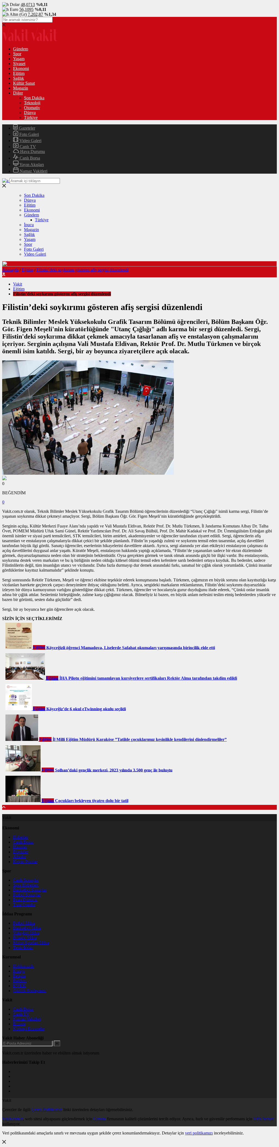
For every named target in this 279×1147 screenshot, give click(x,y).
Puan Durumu (25, 899)
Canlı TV (27, 146)
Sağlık (18, 78)
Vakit (17, 284)
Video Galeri (29, 140)
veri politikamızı (199, 1133)
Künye (19, 971)
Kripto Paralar (25, 861)
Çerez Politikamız (47, 1109)
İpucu (29, 224)
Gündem (20, 49)
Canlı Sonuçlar (26, 880)
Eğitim (19, 73)
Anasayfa (10, 270)
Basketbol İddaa (27, 928)
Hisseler (20, 847)
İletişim (19, 976)
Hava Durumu (32, 151)
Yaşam (19, 58)
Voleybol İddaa (26, 933)
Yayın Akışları (31, 164)
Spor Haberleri (25, 885)
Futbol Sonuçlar (27, 895)
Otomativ (32, 107)
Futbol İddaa (24, 923)
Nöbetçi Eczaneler (29, 1028)
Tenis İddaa (23, 947)
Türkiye (31, 117)
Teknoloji (32, 102)
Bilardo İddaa (25, 938)
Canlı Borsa (29, 158)
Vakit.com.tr (12, 1119)
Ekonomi (21, 68)
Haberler (20, 837)
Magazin (20, 88)
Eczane (19, 1024)
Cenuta (99, 1119)
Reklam (19, 981)
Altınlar (19, 856)
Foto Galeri (28, 134)
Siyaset (19, 63)
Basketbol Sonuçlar (30, 890)
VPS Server (263, 1119)
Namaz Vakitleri (33, 171)
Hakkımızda (23, 966)
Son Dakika (34, 98)
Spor (17, 53)
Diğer (18, 93)
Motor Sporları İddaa (31, 942)
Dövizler (20, 851)
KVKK (19, 985)
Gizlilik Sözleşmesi (29, 990)
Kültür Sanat (24, 83)
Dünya (30, 112)
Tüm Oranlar (24, 904)
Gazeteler (26, 128)
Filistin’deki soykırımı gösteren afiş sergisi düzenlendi (83, 270)
